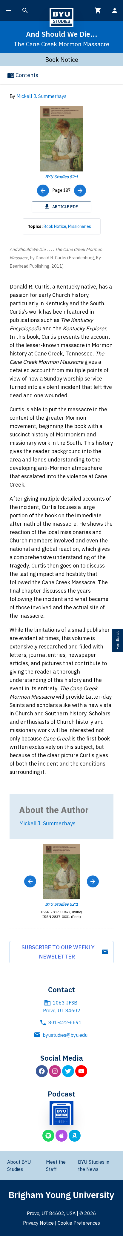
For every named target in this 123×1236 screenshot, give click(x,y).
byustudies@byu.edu (65, 1035)
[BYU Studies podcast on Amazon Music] (75, 1136)
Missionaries (79, 226)
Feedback (117, 640)
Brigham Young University (61, 1194)
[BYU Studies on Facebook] (42, 1071)
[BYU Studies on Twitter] (68, 1071)
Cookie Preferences (79, 1223)
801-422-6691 (65, 1022)
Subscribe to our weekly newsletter (58, 952)
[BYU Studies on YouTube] (81, 1071)
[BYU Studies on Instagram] (55, 1071)
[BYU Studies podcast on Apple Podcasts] (61, 1136)
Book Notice (55, 226)
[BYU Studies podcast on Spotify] (48, 1136)
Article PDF (65, 206)
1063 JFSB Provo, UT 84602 (61, 1006)
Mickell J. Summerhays (41, 96)
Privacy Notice (38, 1223)
